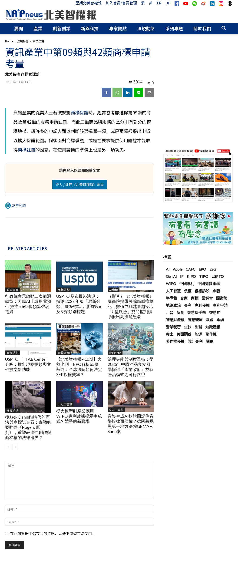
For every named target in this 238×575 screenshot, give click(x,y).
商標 (194, 298)
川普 (169, 312)
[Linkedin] (127, 92)
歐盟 (209, 319)
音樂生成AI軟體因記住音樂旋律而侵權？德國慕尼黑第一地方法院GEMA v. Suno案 (131, 423)
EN (159, 3)
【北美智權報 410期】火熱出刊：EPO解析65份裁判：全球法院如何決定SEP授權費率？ (79, 367)
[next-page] (15, 447)
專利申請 (220, 305)
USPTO (218, 276)
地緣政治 (173, 305)
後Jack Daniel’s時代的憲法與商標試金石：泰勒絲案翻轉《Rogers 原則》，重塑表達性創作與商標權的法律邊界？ (28, 427)
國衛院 (221, 298)
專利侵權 (202, 305)
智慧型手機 (196, 312)
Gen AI (171, 276)
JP (168, 3)
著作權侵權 (175, 341)
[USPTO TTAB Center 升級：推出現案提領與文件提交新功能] (28, 339)
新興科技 (90, 28)
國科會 (207, 298)
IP (182, 276)
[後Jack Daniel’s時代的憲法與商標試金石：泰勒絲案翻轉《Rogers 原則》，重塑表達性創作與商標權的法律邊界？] (28, 397)
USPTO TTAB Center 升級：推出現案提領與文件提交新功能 (28, 364)
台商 (184, 298)
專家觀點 (118, 28)
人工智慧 (173, 290)
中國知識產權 (209, 283)
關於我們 (202, 28)
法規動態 (146, 28)
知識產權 (212, 326)
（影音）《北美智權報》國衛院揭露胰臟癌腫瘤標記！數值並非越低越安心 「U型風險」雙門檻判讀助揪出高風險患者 (133, 306)
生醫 (198, 326)
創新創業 (61, 28)
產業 (37, 28)
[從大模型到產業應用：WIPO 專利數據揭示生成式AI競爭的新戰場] (79, 394)
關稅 (209, 341)
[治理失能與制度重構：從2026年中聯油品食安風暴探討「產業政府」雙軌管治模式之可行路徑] (131, 339)
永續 (220, 319)
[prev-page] (8, 447)
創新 (216, 290)
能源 (198, 334)
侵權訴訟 (13, 410)
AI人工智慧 (65, 404)
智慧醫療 (195, 319)
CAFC (190, 269)
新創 (180, 312)
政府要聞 (13, 290)
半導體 (171, 298)
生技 (188, 326)
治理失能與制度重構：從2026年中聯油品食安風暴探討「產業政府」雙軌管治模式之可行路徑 (131, 367)
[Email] (149, 92)
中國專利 (186, 283)
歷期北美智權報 (89, 3)
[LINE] (138, 92)
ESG (212, 269)
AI (168, 269)
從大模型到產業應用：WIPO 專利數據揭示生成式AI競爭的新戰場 (79, 416)
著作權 (211, 334)
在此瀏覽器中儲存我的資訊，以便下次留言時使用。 (53, 533)
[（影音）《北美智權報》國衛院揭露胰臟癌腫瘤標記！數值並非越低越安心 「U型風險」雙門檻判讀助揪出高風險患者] (131, 276)
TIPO (203, 276)
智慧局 (214, 312)
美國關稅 (184, 334)
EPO (202, 269)
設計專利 (195, 341)
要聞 (18, 28)
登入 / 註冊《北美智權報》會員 (80, 184)
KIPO (191, 276)
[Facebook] (106, 92)
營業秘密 (173, 326)
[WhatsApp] (117, 92)
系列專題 (174, 28)
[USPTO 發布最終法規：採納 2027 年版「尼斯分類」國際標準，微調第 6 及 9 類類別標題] (79, 276)
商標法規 (64, 290)
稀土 (169, 334)
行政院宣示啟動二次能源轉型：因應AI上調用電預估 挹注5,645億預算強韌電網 (28, 304)
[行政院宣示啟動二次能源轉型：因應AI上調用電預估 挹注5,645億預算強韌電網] (28, 276)
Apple (177, 269)
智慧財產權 (175, 319)
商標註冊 (26, 149)
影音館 (113, 290)
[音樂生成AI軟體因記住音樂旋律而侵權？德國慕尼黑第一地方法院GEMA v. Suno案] (131, 396)
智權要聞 (64, 352)
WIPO (171, 283)
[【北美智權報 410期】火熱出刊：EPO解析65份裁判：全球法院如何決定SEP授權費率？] (79, 339)
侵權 (188, 290)
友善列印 (19, 205)
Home (9, 41)
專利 (188, 305)
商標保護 (79, 112)
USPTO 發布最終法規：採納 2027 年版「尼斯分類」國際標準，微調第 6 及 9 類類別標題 (78, 304)
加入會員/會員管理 (121, 3)
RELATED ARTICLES (27, 248)
